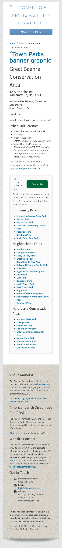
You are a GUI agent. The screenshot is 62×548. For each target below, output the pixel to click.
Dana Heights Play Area (29, 262)
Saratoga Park (24, 235)
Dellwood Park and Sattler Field (32, 265)
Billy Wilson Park (25, 222)
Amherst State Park (26, 319)
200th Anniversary (41, 384)
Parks (22, 43)
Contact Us (37, 184)
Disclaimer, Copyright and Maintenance (28, 398)
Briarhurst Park (24, 249)
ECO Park (21, 268)
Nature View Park (25, 338)
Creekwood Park (25, 258)
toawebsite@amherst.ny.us (22, 466)
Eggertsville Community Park (31, 271)
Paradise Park (24, 231)
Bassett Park (23, 219)
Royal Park (22, 290)
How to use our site (19, 401)
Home (12, 43)
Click (12, 433)
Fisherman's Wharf (26, 328)
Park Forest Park (25, 287)
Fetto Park (22, 274)
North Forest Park (25, 284)
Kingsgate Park (24, 280)
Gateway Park (24, 303)
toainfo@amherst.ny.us (29, 488)
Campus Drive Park (26, 252)
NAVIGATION (30, 32)
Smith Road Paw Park (27, 238)
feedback (14, 460)
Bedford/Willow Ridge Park (30, 293)
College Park (23, 322)
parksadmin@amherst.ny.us (25, 168)
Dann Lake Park (24, 325)
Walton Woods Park (27, 341)
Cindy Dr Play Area (26, 255)
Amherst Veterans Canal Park (31, 216)
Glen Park (21, 277)
